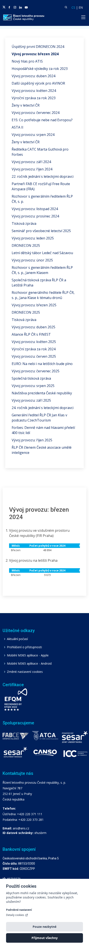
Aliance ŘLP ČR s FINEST (31, 334)
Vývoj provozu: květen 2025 (34, 341)
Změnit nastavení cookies (25, 671)
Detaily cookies (15, 915)
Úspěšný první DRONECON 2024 (38, 46)
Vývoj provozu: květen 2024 (34, 90)
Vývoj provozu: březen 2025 (34, 305)
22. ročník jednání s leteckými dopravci (42, 176)
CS (73, 7)
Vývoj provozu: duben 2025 (33, 327)
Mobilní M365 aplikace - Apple (28, 655)
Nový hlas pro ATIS (27, 61)
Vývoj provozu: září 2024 (31, 161)
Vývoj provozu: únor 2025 (32, 260)
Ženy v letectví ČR (26, 105)
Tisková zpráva (24, 223)
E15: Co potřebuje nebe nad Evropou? (42, 120)
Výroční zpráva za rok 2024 (34, 349)
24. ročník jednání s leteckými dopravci (42, 407)
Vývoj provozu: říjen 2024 (32, 169)
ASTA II (17, 127)
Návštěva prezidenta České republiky (42, 393)
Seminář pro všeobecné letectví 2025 (41, 230)
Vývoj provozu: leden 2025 (33, 238)
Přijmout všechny (45, 938)
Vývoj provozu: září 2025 (31, 400)
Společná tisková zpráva (31, 378)
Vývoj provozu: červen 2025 (34, 356)
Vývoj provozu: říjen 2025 (32, 440)
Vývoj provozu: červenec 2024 (35, 112)
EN (81, 7)
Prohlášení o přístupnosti (24, 647)
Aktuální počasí (17, 638)
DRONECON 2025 (26, 245)
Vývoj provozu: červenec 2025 (35, 371)
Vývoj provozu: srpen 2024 (33, 134)
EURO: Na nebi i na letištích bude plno (42, 363)
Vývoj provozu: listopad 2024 (35, 208)
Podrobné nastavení (19, 910)
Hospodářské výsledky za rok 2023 (40, 68)
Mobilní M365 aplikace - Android (29, 663)
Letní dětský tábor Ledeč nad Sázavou (42, 252)
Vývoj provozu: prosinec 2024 (35, 216)
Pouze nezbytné (44, 927)
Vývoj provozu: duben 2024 (33, 76)
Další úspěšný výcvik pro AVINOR (38, 83)
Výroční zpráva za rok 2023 (34, 98)
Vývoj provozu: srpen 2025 (33, 385)
